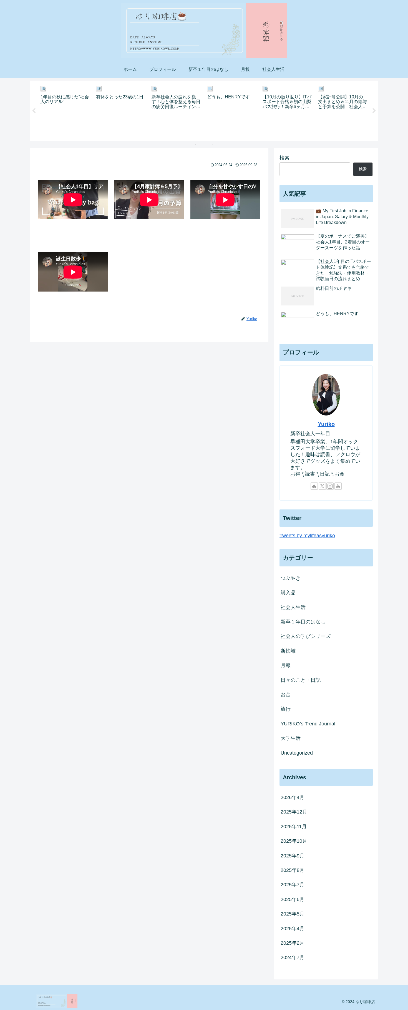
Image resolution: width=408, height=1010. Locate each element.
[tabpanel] (65, 110)
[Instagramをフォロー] (330, 486)
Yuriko (326, 424)
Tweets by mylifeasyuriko (307, 535)
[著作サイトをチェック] (314, 486)
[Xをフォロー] (322, 486)
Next (374, 111)
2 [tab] (204, 145)
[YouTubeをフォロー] (338, 486)
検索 (284, 158)
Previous (34, 111)
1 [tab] (195, 145)
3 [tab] (212, 145)
